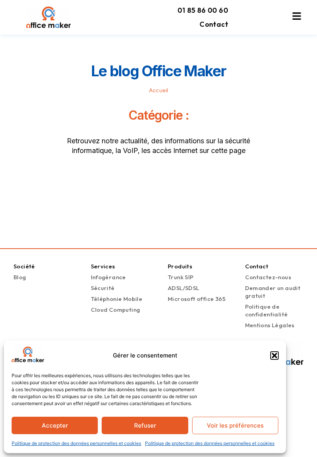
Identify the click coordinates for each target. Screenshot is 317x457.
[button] (274, 355)
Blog (20, 277)
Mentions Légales (270, 325)
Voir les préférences (235, 425)
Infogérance (108, 277)
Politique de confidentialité (266, 310)
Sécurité (103, 288)
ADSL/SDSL (183, 288)
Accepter (55, 425)
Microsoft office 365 (196, 298)
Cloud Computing (115, 309)
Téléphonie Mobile (117, 298)
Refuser (145, 425)
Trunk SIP (181, 277)
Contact (213, 24)
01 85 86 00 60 (202, 10)
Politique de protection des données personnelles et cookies (76, 443)
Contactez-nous (268, 277)
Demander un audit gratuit (273, 291)
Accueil (159, 90)
